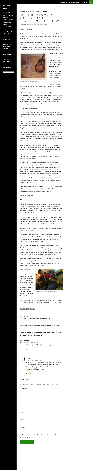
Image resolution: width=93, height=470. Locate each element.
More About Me (63, 2)
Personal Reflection (26, 11)
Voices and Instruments (40, 11)
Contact (85, 2)
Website (22, 427)
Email (22, 419)
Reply (27, 349)
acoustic (51, 80)
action (27, 219)
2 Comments (43, 24)
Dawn (35, 24)
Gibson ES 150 (24, 308)
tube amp (48, 224)
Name (22, 412)
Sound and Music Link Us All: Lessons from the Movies (35, 317)
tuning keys (37, 169)
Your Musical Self (7, 61)
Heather (26, 340)
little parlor (30, 191)
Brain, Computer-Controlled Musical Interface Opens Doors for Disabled (40, 324)
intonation (41, 219)
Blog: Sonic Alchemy (74, 2)
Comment (23, 388)
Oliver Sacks (6, 59)
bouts (53, 204)
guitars (33, 308)
